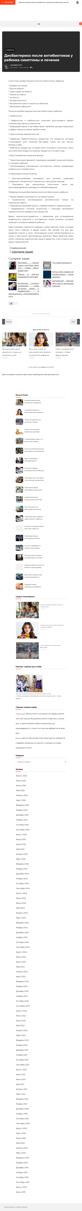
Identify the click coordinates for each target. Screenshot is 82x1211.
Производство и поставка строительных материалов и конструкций (34, 479)
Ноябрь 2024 (22, 879)
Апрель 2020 (22, 1148)
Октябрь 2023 (22, 942)
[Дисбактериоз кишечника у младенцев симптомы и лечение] (75, 321)
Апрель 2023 (22, 972)
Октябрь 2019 (22, 1177)
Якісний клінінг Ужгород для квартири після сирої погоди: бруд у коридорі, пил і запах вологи (33, 557)
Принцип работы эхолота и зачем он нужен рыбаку (34, 566)
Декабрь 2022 (22, 991)
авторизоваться (51, 374)
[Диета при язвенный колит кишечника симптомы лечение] (7, 321)
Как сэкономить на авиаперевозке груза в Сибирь (32, 508)
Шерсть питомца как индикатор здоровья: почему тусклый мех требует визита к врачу (32, 431)
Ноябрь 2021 (21, 1055)
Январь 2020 (22, 1163)
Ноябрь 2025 (22, 820)
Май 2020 (20, 1143)
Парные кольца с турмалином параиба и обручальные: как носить (33, 586)
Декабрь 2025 (22, 815)
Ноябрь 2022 (22, 996)
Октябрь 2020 (22, 1119)
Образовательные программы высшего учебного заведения (32, 537)
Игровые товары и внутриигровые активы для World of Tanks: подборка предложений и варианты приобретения (34, 469)
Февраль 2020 (22, 1158)
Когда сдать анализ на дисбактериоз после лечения (62, 274)
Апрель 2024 (22, 913)
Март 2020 (21, 1153)
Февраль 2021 (22, 1099)
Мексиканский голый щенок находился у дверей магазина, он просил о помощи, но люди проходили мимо (40, 743)
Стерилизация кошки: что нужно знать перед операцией (33, 440)
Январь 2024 (22, 928)
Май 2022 (20, 1026)
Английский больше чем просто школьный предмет (62, 283)
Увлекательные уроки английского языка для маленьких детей (11, 352)
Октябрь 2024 (22, 884)
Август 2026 (21, 776)
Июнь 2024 (21, 903)
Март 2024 (21, 918)
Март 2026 (21, 800)
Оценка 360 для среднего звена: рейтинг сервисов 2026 (33, 518)
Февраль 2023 (22, 981)
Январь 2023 (22, 986)
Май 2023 (20, 967)
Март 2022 (21, 1035)
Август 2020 (21, 1128)
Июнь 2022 (21, 1021)
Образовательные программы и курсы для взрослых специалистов (33, 489)
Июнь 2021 (21, 1079)
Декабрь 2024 (22, 874)
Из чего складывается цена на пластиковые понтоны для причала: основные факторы (32, 547)
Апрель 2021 (21, 1089)
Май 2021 (20, 1084)
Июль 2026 (21, 781)
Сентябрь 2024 (23, 888)
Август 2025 (21, 835)
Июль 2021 (20, 1075)
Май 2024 (20, 908)
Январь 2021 (21, 1104)
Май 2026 (20, 790)
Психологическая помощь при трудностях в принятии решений (34, 450)
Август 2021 (21, 1070)
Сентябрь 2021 (22, 1065)
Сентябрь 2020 (23, 1124)
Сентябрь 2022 (23, 1006)
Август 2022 (21, 1011)
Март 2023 (21, 977)
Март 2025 (21, 859)
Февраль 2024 (22, 923)
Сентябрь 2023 (23, 947)
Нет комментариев (41, 314)
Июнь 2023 (21, 962)
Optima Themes (21, 1207)
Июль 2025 (21, 839)
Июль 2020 (21, 1133)
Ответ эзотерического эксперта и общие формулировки (65, 352)
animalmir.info (16, 65)
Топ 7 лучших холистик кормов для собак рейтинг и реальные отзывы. (33, 694)
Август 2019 (21, 1187)
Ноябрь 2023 (22, 937)
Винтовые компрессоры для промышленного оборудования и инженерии (33, 576)
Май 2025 (20, 849)
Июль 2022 (21, 1016)
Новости (10, 50)
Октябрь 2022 (22, 1001)
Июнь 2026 (21, 786)
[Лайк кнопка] (11, 303)
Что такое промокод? (62, 263)
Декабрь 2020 (22, 1109)
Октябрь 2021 (22, 1060)
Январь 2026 (21, 810)
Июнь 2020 (21, 1138)
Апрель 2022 (22, 1030)
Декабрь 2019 (22, 1168)
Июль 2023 (21, 957)
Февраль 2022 (22, 1040)
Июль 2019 (20, 1192)
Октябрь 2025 (22, 825)
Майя (18, 724)
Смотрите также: (22, 251)
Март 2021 (20, 1094)
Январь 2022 (22, 1045)
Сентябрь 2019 (22, 1182)
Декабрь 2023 (22, 933)
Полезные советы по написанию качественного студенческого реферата (40, 352)
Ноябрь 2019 (21, 1172)
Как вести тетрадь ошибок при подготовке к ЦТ (34, 527)
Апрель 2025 (22, 854)
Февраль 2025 (22, 864)
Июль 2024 (21, 898)
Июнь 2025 (21, 844)
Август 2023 (21, 952)
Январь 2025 (21, 869)
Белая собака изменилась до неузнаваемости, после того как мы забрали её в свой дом (40, 728)
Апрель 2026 (22, 795)
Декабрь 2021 (22, 1050)
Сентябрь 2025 (23, 830)
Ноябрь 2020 (22, 1114)
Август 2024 (21, 893)
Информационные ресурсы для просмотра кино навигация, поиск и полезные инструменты (33, 498)
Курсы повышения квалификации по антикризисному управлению (31, 460)
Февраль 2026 (22, 805)
